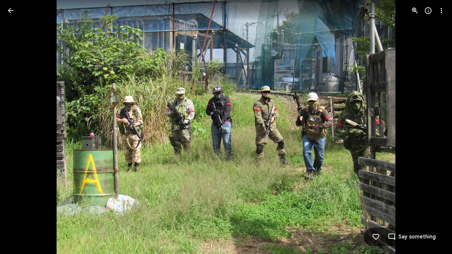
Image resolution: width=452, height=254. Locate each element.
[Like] (376, 237)
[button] (18, 127)
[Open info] (428, 10)
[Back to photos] (11, 11)
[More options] (441, 10)
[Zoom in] (415, 10)
